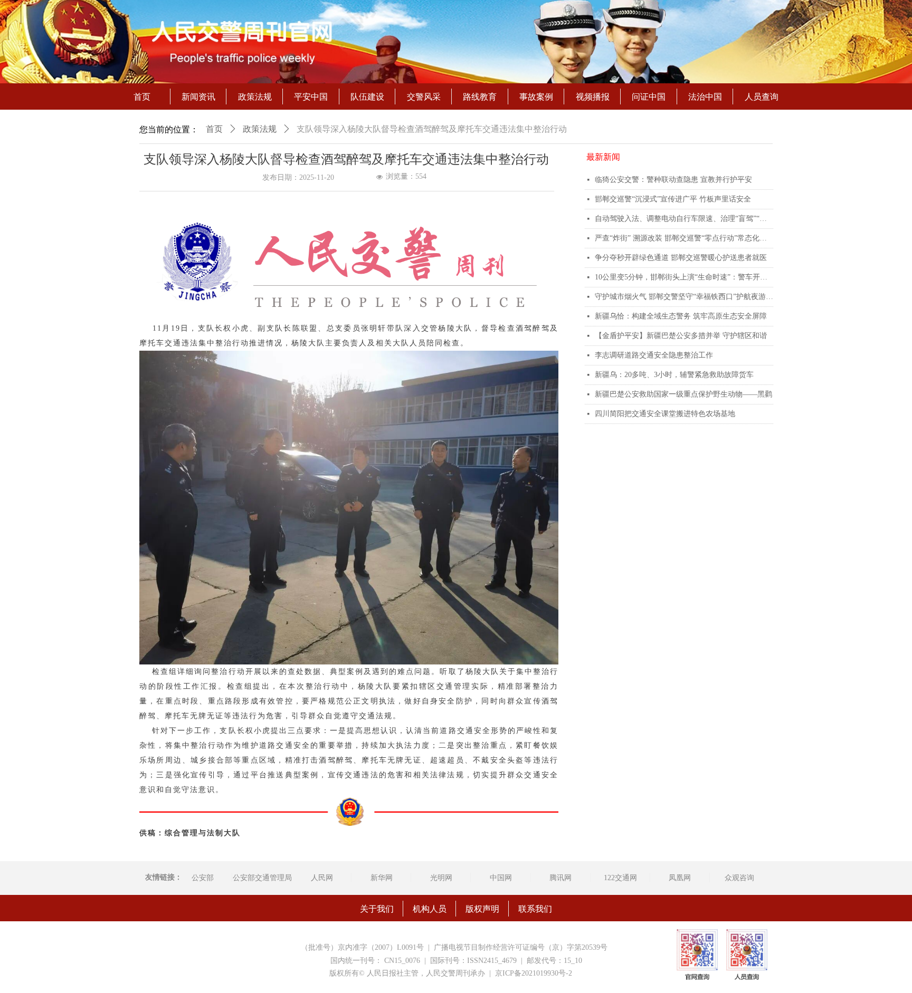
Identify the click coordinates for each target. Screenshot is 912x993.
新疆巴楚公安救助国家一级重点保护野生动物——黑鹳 (683, 394)
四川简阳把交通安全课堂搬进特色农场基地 (665, 414)
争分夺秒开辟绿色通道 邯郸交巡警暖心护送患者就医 (681, 258)
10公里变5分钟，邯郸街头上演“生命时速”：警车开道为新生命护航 (684, 277)
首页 (214, 128)
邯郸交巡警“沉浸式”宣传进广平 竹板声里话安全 (673, 199)
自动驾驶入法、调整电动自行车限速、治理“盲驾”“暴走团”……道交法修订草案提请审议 (684, 219)
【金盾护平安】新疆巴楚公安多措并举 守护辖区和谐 (681, 336)
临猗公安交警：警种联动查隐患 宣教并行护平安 (673, 180)
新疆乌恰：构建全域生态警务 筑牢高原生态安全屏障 (681, 316)
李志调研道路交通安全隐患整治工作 (654, 355)
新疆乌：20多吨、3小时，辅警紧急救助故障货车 (674, 375)
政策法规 (260, 128)
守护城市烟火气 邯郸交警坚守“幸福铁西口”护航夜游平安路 (684, 297)
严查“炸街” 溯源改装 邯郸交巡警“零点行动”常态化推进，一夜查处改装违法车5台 (684, 238)
